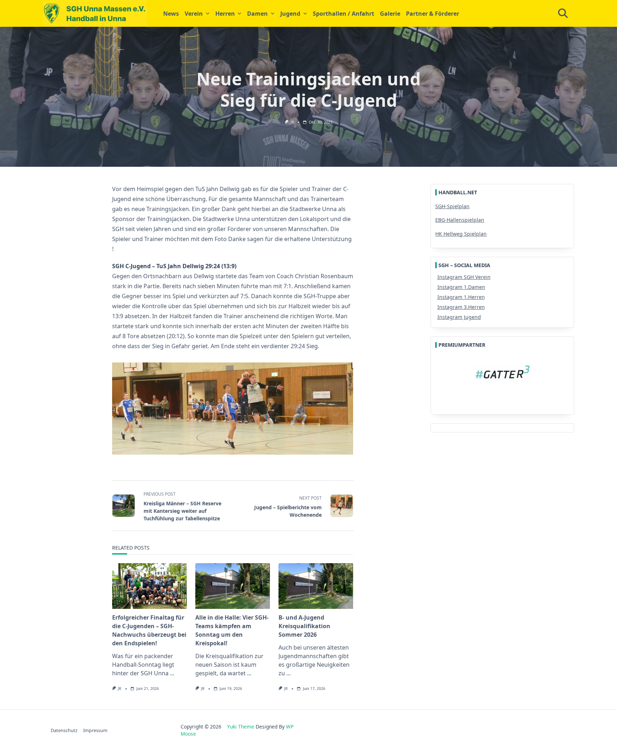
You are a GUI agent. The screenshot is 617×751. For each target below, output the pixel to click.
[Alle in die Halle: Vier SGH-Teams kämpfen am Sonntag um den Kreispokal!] (232, 586)
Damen (257, 13)
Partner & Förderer (432, 13)
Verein (194, 13)
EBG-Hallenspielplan (459, 219)
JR (292, 122)
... (172, 673)
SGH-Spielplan (452, 206)
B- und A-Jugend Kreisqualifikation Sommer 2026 (304, 626)
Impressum (95, 730)
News (171, 13)
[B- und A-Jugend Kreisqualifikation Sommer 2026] (316, 586)
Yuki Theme (240, 726)
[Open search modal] (563, 13)
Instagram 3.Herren (461, 307)
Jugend (290, 13)
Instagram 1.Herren (461, 297)
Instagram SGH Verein (464, 277)
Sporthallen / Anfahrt (343, 13)
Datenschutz (64, 730)
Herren (225, 13)
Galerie (390, 13)
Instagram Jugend (459, 317)
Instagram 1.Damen (461, 287)
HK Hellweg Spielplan (461, 233)
